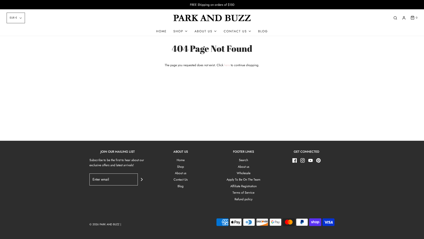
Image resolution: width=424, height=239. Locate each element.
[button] (16, 18)
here (227, 65)
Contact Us (181, 179)
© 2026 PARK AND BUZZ (104, 224)
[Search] (395, 18)
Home (161, 31)
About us (180, 173)
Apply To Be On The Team (243, 179)
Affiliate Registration (243, 186)
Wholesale (243, 173)
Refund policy (243, 199)
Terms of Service (243, 192)
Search (243, 160)
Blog (263, 31)
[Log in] (404, 18)
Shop (180, 166)
